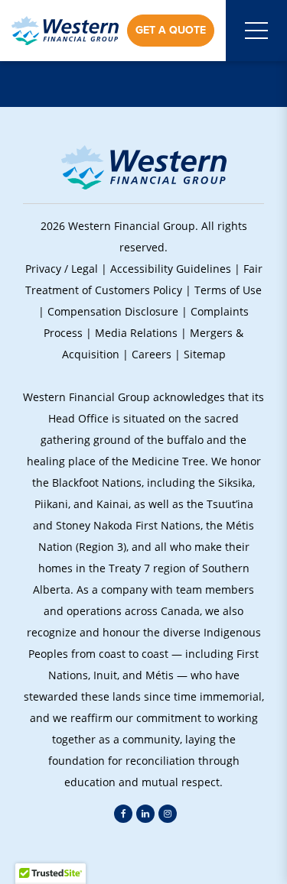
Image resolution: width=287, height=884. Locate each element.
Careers (151, 354)
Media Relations (136, 332)
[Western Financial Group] (65, 30)
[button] (143, 853)
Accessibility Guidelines (170, 268)
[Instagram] (167, 814)
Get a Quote (170, 30)
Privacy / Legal (61, 268)
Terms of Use (228, 290)
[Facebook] (123, 814)
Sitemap (205, 354)
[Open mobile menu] (256, 30)
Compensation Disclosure (112, 311)
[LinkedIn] (145, 814)
